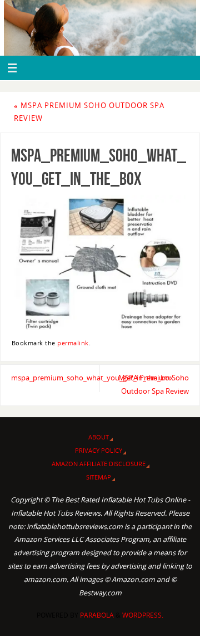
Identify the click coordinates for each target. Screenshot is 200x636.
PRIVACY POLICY (98, 450)
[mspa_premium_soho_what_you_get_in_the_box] (100, 262)
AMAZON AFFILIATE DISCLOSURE (99, 463)
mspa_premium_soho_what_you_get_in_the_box (55, 378)
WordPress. (142, 615)
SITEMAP (98, 477)
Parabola (97, 615)
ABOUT (98, 437)
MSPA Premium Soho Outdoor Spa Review (153, 384)
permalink (73, 343)
